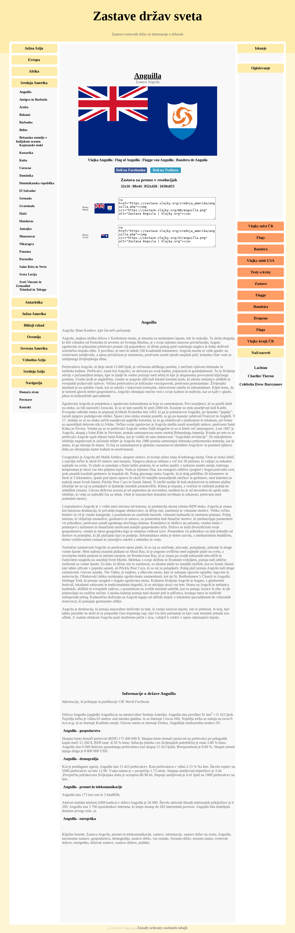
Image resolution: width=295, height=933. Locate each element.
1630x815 (167, 186)
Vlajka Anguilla (100, 160)
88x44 (137, 186)
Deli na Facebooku (130, 170)
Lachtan (260, 368)
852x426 (150, 186)
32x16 (125, 186)
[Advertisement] (148, 61)
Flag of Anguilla (127, 160)
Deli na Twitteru (165, 170)
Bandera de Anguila (191, 160)
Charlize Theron (261, 376)
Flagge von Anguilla (158, 160)
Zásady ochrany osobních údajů (162, 928)
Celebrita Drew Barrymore (260, 384)
